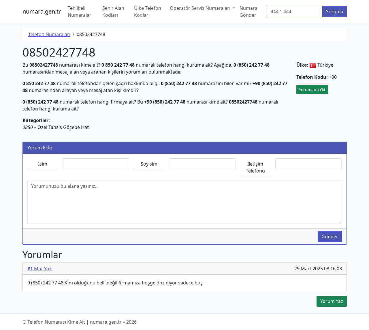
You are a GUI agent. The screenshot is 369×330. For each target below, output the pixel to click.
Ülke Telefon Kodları (147, 11)
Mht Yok (39, 268)
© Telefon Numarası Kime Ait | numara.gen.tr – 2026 (79, 322)
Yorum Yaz (331, 301)
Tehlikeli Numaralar (79, 11)
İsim (42, 164)
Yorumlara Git (312, 89)
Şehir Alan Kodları (113, 11)
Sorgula (334, 11)
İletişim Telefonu (255, 167)
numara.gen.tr (41, 11)
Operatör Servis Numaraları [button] (200, 8)
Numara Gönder (248, 11)
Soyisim (149, 164)
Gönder (329, 236)
